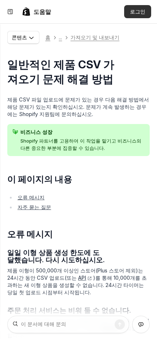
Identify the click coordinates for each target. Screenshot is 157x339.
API (82, 278)
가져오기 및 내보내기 (94, 37)
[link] (36, 11)
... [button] (60, 37)
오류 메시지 (31, 197)
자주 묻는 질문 (34, 207)
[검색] (120, 324)
